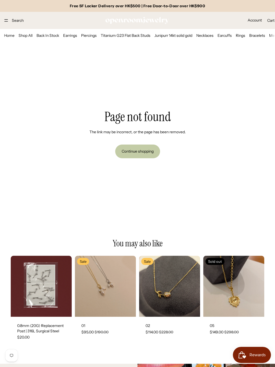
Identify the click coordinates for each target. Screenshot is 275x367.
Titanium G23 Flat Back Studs (125, 35)
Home (9, 35)
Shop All (25, 35)
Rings (240, 35)
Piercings (89, 35)
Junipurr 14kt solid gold (173, 35)
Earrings (70, 35)
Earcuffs (225, 35)
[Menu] (6, 20)
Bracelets (257, 35)
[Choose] (127, 308)
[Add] (63, 308)
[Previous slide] (17, 286)
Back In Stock (48, 35)
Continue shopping (138, 151)
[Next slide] (66, 286)
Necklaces (205, 35)
